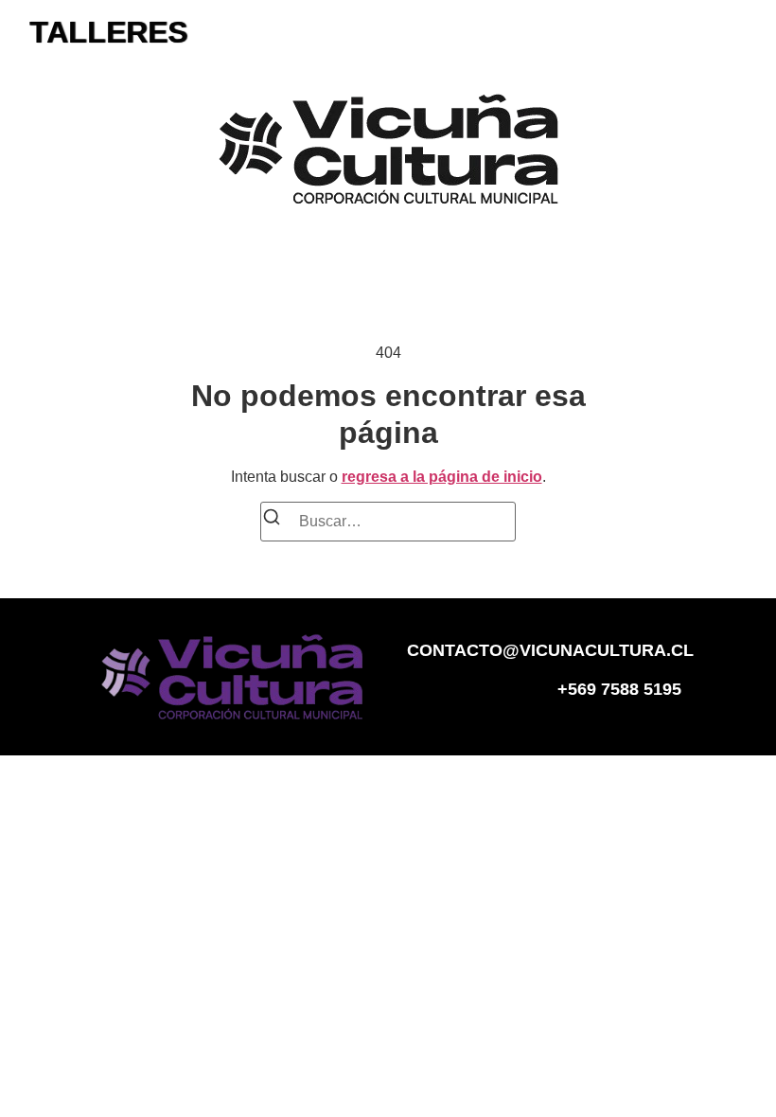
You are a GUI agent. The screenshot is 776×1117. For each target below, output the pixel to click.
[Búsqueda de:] (388, 521)
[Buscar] (271, 520)
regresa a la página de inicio (442, 477)
